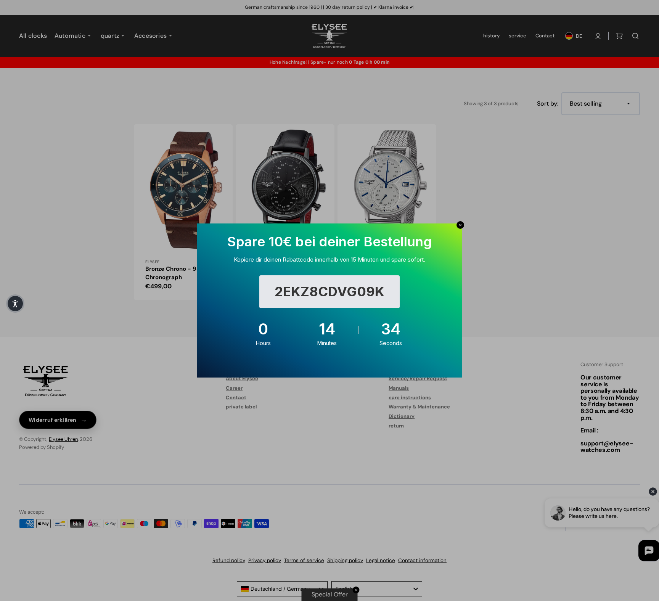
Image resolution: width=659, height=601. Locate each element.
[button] (15, 303)
